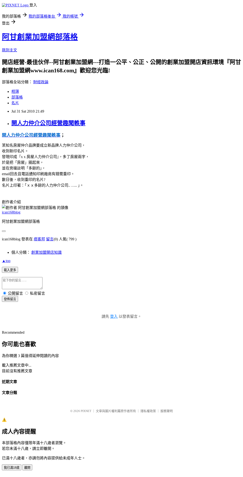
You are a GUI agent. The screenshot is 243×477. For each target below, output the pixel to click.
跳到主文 (9, 50)
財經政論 (40, 82)
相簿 (15, 91)
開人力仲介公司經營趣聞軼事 (48, 123)
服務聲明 (166, 411)
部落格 (17, 97)
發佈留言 (10, 299)
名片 (15, 103)
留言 (50, 239)
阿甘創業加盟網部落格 (40, 37)
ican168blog (11, 212)
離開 (27, 467)
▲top (6, 261)
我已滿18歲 (11, 467)
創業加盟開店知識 (46, 252)
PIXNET (86, 411)
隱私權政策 (148, 411)
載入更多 (10, 270)
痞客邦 (39, 239)
